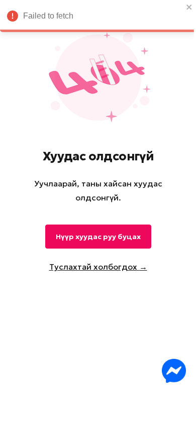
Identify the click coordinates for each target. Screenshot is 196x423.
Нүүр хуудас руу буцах (98, 236)
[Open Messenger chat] (174, 371)
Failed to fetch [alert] (48, 16)
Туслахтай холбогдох (98, 267)
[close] (189, 7)
